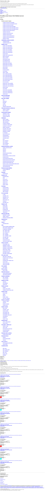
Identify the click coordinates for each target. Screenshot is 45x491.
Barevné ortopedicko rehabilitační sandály (8, 226)
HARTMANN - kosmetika (6, 131)
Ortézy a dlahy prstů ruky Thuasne (7, 79)
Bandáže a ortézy (4, 44)
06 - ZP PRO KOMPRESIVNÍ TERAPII (29, 487)
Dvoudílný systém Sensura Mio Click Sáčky (9, 30)
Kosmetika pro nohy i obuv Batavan (8, 257)
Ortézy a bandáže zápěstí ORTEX (7, 75)
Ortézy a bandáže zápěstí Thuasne (7, 76)
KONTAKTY (1, 10)
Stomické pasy (5, 317)
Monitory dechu (5, 205)
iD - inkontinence (5, 132)
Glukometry (4, 302)
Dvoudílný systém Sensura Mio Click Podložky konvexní (10, 29)
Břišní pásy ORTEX (5, 57)
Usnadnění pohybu (5, 345)
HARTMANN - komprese (6, 245)
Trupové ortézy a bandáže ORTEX (7, 91)
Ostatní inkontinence (5, 135)
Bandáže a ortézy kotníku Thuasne (7, 48)
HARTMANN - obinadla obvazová (7, 248)
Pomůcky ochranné (5, 285)
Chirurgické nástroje (5, 223)
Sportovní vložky (5, 261)
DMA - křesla (5, 348)
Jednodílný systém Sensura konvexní (8, 33)
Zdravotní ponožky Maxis (6, 166)
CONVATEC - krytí (5, 195)
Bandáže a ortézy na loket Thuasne (7, 52)
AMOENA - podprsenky (6, 109)
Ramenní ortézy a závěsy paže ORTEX (8, 84)
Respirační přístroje (5, 335)
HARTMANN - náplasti (6, 113)
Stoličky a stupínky (5, 184)
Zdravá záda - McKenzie (6, 298)
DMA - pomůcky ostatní (6, 349)
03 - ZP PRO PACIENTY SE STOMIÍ (29, 486)
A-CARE (4, 194)
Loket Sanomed (5, 71)
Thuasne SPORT (5, 344)
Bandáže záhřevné (5, 53)
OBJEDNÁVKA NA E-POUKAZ (4, 12)
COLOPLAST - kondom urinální (7, 124)
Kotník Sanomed (5, 68)
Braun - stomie (5, 308)
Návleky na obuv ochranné (6, 288)
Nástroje (3, 222)
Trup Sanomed (5, 88)
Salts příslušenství (5, 316)
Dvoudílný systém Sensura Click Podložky (8, 22)
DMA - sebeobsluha (5, 277)
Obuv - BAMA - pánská (6, 231)
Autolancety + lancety (6, 301)
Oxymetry (4, 220)
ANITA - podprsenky (6, 110)
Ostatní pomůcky (5, 206)
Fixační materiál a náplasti (6, 112)
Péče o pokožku (5, 267)
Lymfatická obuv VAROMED (7, 229)
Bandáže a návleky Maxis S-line (7, 147)
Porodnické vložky (5, 209)
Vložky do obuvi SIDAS (6, 264)
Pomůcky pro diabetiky (5, 299)
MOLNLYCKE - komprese (6, 249)
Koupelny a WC (4, 175)
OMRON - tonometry (6, 216)
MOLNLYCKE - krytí (6, 199)
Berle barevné (5, 101)
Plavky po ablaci (4, 268)
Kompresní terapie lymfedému (7, 167)
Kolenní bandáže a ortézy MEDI (7, 63)
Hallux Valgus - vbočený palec (7, 256)
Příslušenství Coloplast (6, 38)
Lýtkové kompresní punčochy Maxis (8, 158)
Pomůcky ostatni (4, 291)
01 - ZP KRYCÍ (13, 486)
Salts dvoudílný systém (6, 312)
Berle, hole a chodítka (5, 98)
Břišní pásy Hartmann (6, 56)
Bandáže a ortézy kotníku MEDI (7, 45)
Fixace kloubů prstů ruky (6, 60)
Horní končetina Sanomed (6, 61)
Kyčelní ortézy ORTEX (6, 69)
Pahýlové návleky (5, 323)
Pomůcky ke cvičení (5, 280)
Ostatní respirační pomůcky (6, 338)
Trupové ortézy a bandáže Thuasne (7, 92)
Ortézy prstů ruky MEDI (6, 80)
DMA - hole (4, 105)
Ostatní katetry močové (6, 136)
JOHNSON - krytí (5, 198)
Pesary (4, 139)
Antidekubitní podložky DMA (7, 42)
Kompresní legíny (5, 154)
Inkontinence (4, 117)
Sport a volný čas (4, 341)
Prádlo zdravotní (4, 320)
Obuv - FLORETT (5, 233)
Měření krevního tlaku (5, 213)
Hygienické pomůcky (6, 176)
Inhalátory (4, 337)
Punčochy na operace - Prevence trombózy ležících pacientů (11, 163)
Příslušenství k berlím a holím (7, 106)
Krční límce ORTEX (5, 187)
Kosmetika (3, 172)
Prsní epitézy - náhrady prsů (6, 324)
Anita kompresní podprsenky (7, 274)
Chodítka (4, 103)
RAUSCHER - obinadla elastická (7, 253)
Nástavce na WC (5, 179)
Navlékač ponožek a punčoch (7, 334)
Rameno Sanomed (5, 87)
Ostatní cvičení (5, 284)
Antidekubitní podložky (6, 41)
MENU (1, 9)
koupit (7, 404)
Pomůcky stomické (5, 306)
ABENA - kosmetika (5, 119)
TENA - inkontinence (6, 143)
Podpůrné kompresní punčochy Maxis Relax (9, 159)
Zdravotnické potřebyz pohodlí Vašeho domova (3, 8)
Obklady (4, 294)
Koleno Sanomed (5, 67)
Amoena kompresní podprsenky (7, 273)
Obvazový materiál (5, 242)
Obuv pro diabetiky (5, 238)
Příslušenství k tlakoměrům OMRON (8, 217)
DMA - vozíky (5, 352)
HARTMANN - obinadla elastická (7, 246)
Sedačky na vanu (5, 183)
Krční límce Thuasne (5, 190)
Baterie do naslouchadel (6, 95)
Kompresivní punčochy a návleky (7, 146)
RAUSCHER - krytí (5, 202)
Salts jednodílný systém (6, 313)
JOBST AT (4, 151)
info (9, 404)
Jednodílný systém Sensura (6, 31)
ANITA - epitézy (5, 327)
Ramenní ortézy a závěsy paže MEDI (8, 83)
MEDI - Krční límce (5, 191)
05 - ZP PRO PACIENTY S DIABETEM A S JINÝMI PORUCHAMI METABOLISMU (15, 487)
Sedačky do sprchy (5, 180)
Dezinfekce (4, 287)
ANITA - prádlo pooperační (6, 321)
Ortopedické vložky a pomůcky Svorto (8, 260)
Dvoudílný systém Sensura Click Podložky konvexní (10, 23)
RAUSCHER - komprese (6, 252)
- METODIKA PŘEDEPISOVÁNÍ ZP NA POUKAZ (6, 486)
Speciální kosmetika (5, 331)
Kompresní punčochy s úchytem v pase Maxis (9, 155)
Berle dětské (4, 102)
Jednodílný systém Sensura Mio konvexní (8, 37)
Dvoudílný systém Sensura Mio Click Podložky (9, 26)
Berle (3, 99)
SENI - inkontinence (5, 140)
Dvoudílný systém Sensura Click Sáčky (8, 25)
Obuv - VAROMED (5, 234)
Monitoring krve (4, 219)
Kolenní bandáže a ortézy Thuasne (7, 65)
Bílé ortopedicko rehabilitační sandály (8, 227)
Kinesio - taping (5, 353)
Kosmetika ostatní (5, 173)
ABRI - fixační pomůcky (6, 120)
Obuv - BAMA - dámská (6, 230)
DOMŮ (1, 13)
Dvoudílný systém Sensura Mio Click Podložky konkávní (10, 27)
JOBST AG (4, 150)
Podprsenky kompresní (5, 271)
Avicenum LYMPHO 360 (6, 169)
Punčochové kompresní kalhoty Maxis (8, 162)
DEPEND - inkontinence (6, 127)
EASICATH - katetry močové (7, 128)
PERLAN (4, 295)
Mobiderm (4, 170)
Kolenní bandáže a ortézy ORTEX (7, 64)
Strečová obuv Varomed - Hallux (7, 241)
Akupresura (4, 281)
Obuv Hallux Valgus (5, 237)
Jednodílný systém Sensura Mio (7, 34)
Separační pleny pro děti (6, 210)
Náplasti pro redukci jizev (6, 116)
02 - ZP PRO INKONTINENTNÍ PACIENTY (20, 486)
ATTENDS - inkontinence (6, 123)
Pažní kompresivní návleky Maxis (7, 328)
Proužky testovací (5, 305)
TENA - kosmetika (5, 144)
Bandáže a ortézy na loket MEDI (7, 49)
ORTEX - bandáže (5, 72)
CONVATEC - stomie (6, 309)
